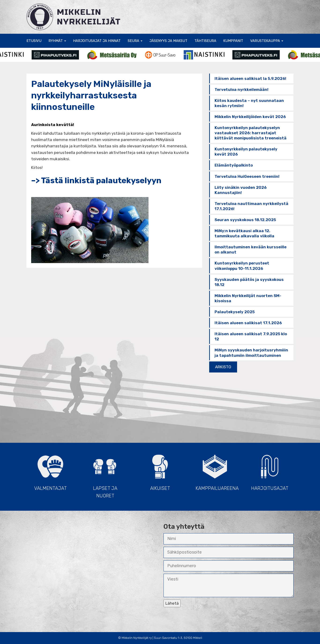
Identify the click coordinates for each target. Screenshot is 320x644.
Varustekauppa (265, 41)
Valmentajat (50, 488)
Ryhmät (56, 41)
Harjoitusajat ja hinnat (97, 41)
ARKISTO (223, 367)
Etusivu (33, 41)
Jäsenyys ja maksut (168, 41)
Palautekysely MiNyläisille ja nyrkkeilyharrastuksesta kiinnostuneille (91, 95)
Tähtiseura (205, 41)
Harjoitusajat (269, 488)
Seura (134, 41)
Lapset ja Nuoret (105, 492)
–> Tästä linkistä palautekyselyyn (96, 180)
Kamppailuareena (217, 488)
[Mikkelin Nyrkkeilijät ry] (73, 16)
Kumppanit (233, 41)
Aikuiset (160, 488)
